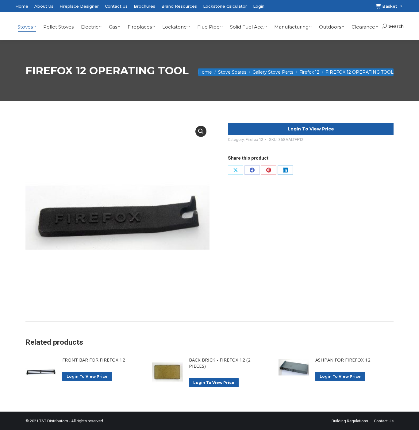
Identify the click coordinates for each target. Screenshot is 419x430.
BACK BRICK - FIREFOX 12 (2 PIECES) (220, 363)
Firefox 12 (254, 139)
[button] (200, 131)
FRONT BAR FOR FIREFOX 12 (93, 360)
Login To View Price (311, 129)
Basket (392, 6)
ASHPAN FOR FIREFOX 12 (343, 360)
